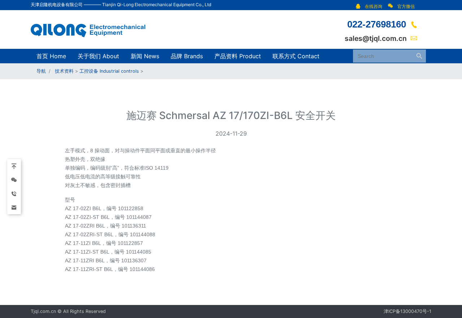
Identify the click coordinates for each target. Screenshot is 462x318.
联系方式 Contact (296, 56)
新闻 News (145, 56)
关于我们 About (98, 56)
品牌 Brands (187, 56)
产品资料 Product (237, 56)
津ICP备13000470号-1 (407, 311)
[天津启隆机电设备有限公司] (92, 29)
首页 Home (51, 56)
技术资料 (64, 71)
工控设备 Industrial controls (109, 71)
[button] (371, 6)
